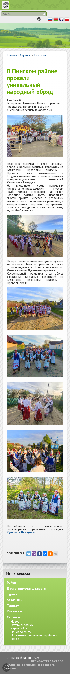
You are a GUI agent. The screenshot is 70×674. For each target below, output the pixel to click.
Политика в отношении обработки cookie (34, 637)
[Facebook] (39, 553)
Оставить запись (22, 625)
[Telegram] (28, 553)
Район (11, 582)
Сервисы (25, 55)
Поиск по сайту (21, 632)
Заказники (14, 600)
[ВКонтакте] (45, 553)
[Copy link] (55, 553)
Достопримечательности (26, 588)
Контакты (14, 611)
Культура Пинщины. (21, 532)
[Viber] (34, 553)
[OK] (50, 553)
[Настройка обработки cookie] (6, 667)
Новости (40, 55)
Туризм (12, 594)
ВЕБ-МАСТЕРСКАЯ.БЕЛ (47, 661)
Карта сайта (19, 628)
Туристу (13, 605)
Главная (12, 55)
